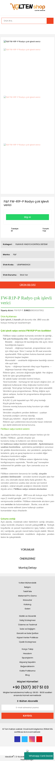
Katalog (27, 604)
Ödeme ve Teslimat (27, 624)
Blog (27, 675)
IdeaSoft (9, 756)
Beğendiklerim (27, 666)
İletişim (27, 587)
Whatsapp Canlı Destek (41, 755)
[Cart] (49, 29)
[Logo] (27, 7)
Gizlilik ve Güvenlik (27, 616)
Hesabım (27, 653)
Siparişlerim (27, 657)
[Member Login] (4, 29)
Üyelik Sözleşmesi (27, 642)
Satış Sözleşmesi (27, 620)
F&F (14, 254)
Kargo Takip (27, 649)
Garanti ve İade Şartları (27, 633)
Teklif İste (27, 591)
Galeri (27, 608)
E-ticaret (20, 756)
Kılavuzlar (27, 600)
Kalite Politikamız (27, 670)
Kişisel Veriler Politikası (27, 637)
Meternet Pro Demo (27, 595)
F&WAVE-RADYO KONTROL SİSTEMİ (31, 244)
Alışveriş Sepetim (27, 662)
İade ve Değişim (27, 628)
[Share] (50, 41)
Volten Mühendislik (27, 582)
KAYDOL (27, 715)
